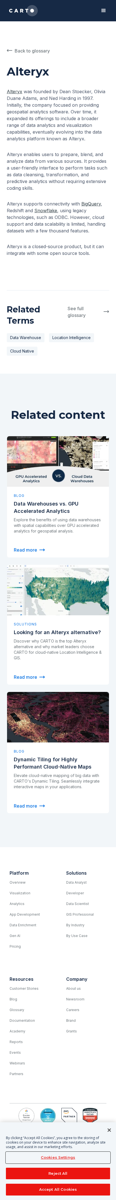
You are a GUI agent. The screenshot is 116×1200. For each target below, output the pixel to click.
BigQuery (91, 204)
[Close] (109, 1130)
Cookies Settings (58, 1157)
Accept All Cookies (58, 1189)
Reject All (57, 1173)
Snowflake (45, 210)
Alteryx (14, 91)
